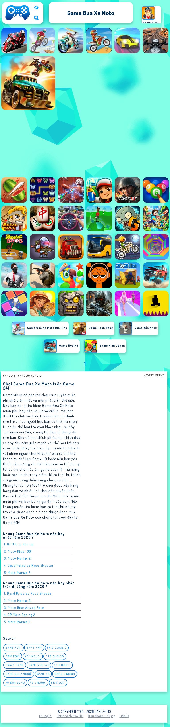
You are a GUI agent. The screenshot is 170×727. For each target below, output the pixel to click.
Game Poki (14, 647)
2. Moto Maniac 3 (17, 600)
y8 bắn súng (15, 682)
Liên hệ (124, 716)
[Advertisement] (85, 145)
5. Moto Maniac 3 (17, 572)
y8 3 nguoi (62, 665)
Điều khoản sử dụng (101, 716)
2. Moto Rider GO (17, 551)
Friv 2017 (58, 682)
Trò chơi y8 (55, 656)
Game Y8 (43, 674)
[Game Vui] (36, 8)
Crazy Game (15, 665)
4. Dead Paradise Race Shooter (29, 565)
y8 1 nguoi (33, 656)
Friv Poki (13, 656)
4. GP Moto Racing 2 (19, 615)
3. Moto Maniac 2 (17, 558)
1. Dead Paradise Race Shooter (28, 593)
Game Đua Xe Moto (30, 375)
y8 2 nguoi (38, 682)
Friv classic (56, 647)
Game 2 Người (64, 674)
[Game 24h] (17, 20)
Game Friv (34, 647)
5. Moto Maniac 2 (17, 622)
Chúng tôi (45, 716)
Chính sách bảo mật (70, 716)
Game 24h (9, 375)
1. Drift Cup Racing (18, 544)
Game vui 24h (39, 665)
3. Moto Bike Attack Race (24, 608)
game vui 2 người (19, 674)
